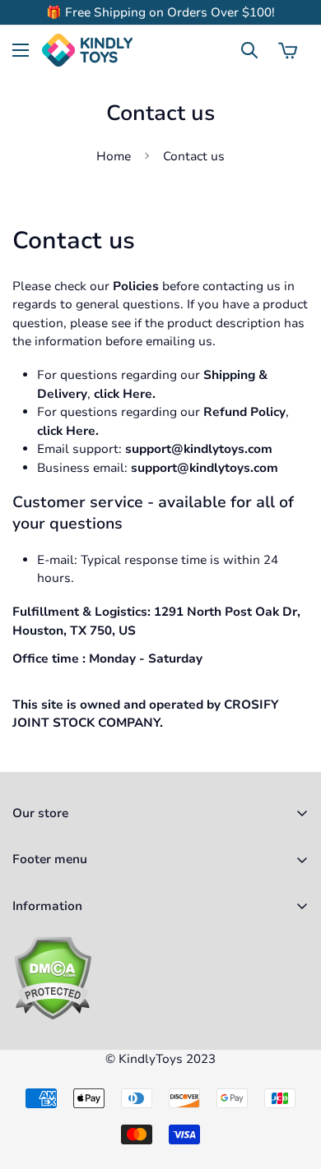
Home (113, 156)
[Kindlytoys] (87, 50)
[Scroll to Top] (291, 1081)
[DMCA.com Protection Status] (160, 978)
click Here (123, 394)
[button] (288, 50)
